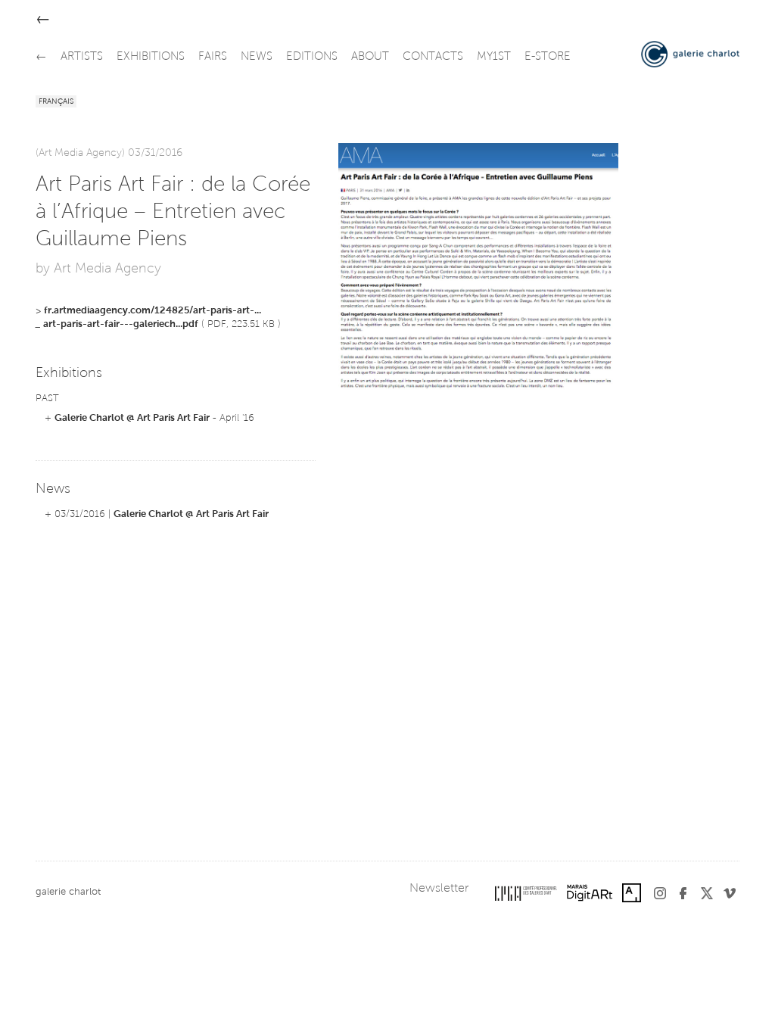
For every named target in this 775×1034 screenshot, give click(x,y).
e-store (547, 57)
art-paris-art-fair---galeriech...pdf (120, 324)
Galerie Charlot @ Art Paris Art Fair (132, 418)
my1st (494, 57)
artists (82, 57)
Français (56, 102)
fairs (212, 57)
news (256, 57)
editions (312, 57)
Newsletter (438, 889)
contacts (433, 57)
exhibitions (151, 57)
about (370, 57)
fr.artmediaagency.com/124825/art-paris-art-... (152, 311)
